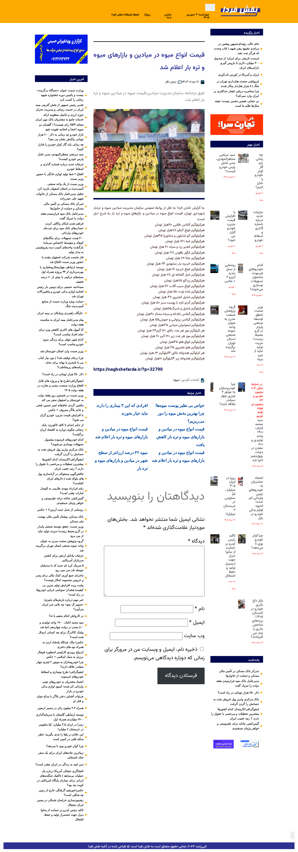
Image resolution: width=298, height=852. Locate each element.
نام (200, 609)
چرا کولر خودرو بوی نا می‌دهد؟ (257, 541)
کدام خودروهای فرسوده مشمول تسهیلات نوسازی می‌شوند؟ (256, 277)
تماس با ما (167, 16)
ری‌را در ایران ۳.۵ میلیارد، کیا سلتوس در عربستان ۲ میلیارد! (229, 496)
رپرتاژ (147, 15)
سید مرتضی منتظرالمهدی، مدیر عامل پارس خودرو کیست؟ (225, 163)
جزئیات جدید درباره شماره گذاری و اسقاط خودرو (258, 226)
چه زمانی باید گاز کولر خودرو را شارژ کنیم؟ (259, 171)
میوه (176, 380)
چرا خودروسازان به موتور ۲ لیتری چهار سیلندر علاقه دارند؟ (227, 394)
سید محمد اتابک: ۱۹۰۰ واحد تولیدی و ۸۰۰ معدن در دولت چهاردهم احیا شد (257, 422)
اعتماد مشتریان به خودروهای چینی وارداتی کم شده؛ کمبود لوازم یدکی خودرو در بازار (256, 498)
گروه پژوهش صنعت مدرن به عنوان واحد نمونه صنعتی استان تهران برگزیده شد (229, 329)
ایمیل (197, 622)
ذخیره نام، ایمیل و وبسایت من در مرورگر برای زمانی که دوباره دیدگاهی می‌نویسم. (154, 653)
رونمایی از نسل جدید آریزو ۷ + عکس (230, 273)
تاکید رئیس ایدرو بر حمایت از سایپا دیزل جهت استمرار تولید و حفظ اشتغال (230, 555)
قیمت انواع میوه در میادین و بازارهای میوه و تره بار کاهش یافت (180, 437)
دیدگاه (196, 541)
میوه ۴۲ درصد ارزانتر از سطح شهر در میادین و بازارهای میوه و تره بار (121, 460)
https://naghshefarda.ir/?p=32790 (128, 369)
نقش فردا (184, 208)
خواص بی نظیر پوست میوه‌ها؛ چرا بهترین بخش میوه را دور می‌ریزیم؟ (180, 413)
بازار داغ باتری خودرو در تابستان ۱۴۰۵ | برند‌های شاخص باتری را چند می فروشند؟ (257, 618)
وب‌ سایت (194, 636)
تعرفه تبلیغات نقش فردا (125, 15)
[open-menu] (210, 7)
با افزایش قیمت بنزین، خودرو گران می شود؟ (230, 226)
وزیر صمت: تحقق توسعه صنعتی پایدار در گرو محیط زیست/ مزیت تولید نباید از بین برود (258, 333)
